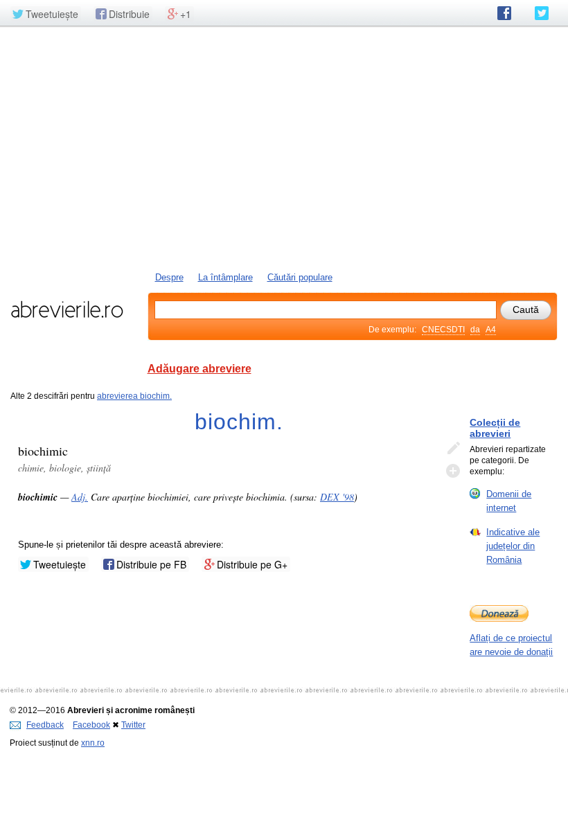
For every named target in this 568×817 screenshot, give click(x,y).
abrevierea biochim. (134, 396)
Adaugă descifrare (453, 471)
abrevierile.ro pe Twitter (542, 13)
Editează (453, 449)
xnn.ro (93, 743)
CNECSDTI (443, 329)
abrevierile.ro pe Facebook (504, 13)
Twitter (133, 725)
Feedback (45, 725)
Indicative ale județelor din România (513, 546)
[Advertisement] (284, 147)
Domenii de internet (508, 501)
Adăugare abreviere (199, 369)
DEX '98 (337, 496)
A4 (491, 329)
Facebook (91, 725)
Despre (169, 277)
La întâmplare (225, 277)
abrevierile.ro (66, 309)
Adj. (79, 496)
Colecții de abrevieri (495, 428)
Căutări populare (299, 277)
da (475, 329)
